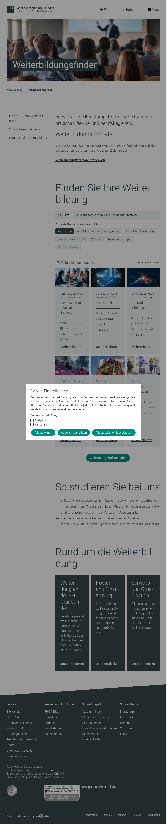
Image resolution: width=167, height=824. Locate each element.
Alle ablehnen (43, 432)
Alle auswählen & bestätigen (114, 432)
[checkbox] (82, 420)
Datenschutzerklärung (43, 415)
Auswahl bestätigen (74, 432)
